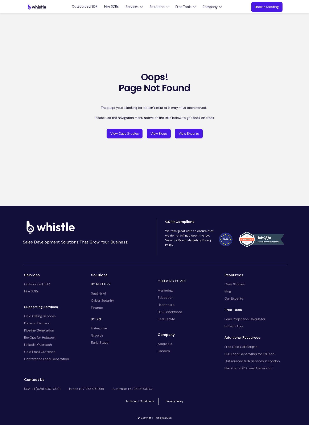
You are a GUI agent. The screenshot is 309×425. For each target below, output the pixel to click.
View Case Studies (124, 133)
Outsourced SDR (85, 6)
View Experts (189, 133)
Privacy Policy (174, 401)
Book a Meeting (267, 7)
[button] (134, 7)
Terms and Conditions (140, 401)
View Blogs (159, 133)
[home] (37, 7)
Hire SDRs (111, 6)
